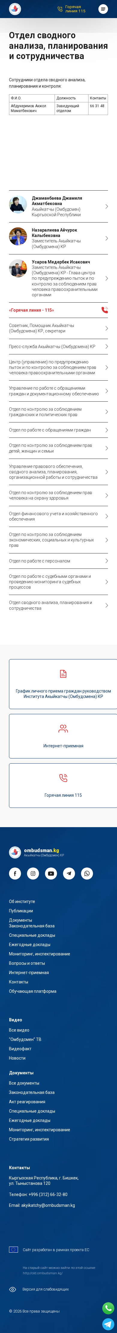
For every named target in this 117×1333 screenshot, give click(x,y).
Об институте (22, 901)
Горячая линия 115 (75, 9)
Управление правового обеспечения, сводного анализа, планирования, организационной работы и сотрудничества (53, 472)
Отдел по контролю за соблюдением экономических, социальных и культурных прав (51, 540)
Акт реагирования (27, 1101)
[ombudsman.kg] (15, 9)
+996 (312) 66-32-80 (48, 1194)
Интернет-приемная (29, 972)
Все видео (19, 1030)
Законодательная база (32, 925)
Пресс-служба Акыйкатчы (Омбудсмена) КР (52, 346)
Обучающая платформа (32, 991)
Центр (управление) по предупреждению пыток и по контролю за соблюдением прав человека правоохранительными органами (52, 367)
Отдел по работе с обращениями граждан (50, 430)
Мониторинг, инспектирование (39, 953)
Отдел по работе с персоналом (39, 561)
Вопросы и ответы (27, 963)
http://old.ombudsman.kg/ (43, 1273)
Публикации (21, 910)
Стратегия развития (29, 1139)
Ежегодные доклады (29, 944)
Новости (17, 1058)
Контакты (18, 982)
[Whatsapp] (108, 1308)
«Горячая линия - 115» (31, 310)
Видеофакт (20, 1048)
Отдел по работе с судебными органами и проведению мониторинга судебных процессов (50, 582)
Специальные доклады (32, 935)
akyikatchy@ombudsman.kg (48, 1205)
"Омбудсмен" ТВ (25, 1039)
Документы (20, 920)
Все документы (24, 1083)
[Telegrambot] (108, 1324)
